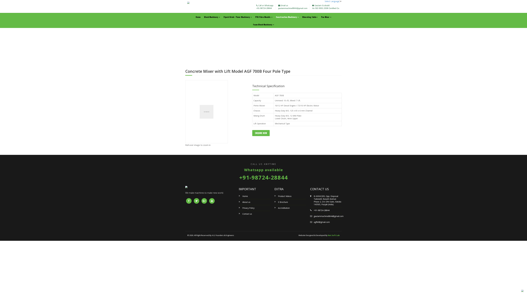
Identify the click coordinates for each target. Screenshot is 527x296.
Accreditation (284, 208)
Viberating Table (309, 16)
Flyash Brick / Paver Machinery (237, 16)
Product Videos (284, 196)
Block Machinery (211, 16)
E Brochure (283, 202)
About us (246, 202)
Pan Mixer (325, 16)
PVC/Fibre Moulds (263, 16)
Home (198, 16)
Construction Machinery (286, 16)
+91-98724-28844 (264, 8)
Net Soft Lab (334, 235)
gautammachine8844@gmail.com (292, 8)
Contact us (247, 214)
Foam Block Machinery (263, 24)
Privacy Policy (248, 208)
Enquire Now (261, 133)
